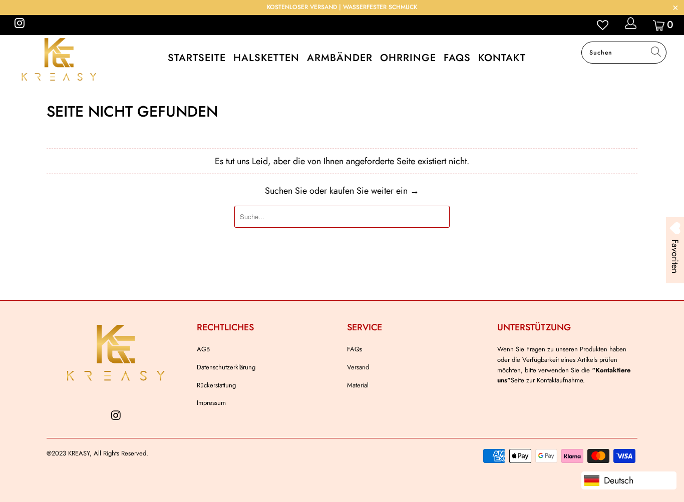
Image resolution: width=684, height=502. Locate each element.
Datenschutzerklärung (226, 367)
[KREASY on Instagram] (19, 25)
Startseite (197, 58)
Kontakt (502, 58)
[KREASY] (60, 59)
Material (358, 385)
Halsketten (266, 58)
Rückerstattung (216, 385)
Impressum (211, 402)
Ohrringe (408, 58)
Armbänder (340, 58)
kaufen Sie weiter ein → (374, 190)
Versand (358, 367)
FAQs (457, 58)
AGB (203, 349)
